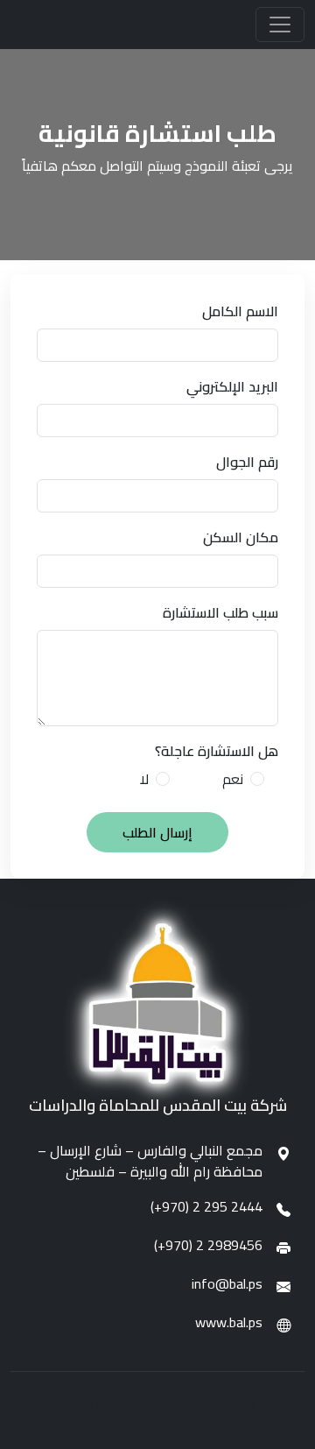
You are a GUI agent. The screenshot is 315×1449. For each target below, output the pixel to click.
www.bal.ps (228, 1322)
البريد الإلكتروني (232, 386)
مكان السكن (240, 537)
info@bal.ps (227, 1283)
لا (144, 778)
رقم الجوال (247, 461)
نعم (232, 778)
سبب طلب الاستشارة (220, 612)
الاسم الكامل (240, 311)
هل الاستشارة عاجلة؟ (216, 750)
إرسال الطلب (157, 832)
